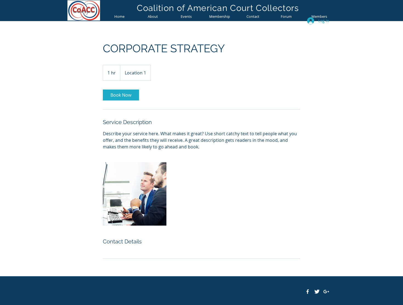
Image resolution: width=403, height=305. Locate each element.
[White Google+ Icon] (326, 292)
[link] (121, 95)
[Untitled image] (134, 194)
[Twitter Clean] (317, 292)
